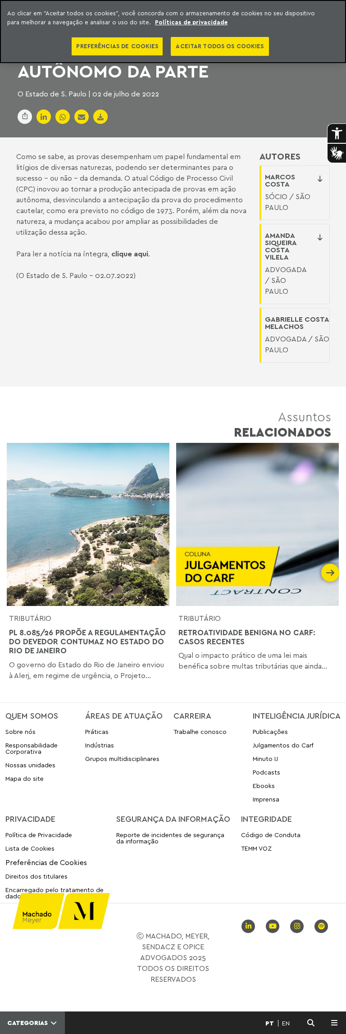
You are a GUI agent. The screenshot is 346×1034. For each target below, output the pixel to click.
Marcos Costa (280, 180)
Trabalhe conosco (200, 732)
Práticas (97, 732)
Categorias (28, 1023)
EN (286, 1023)
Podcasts (266, 772)
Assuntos (282, 424)
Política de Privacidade (38, 835)
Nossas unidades (30, 765)
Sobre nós (20, 732)
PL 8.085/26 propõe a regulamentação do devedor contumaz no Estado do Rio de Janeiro (87, 642)
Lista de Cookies (30, 848)
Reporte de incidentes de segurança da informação (170, 838)
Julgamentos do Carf (283, 745)
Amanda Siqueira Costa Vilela (280, 246)
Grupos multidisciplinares (122, 758)
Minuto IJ (265, 758)
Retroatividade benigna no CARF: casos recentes (246, 637)
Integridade (266, 819)
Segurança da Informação (173, 819)
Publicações (270, 732)
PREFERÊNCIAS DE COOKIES (117, 46)
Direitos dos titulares (36, 876)
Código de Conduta (270, 835)
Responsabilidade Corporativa (31, 748)
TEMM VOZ (256, 848)
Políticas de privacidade (191, 22)
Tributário (30, 618)
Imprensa (266, 799)
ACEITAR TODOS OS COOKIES (220, 46)
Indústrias (99, 745)
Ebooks (264, 785)
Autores (280, 156)
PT (269, 1023)
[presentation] (16, 573)
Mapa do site (24, 778)
